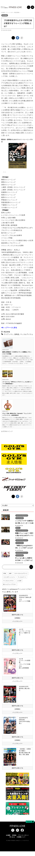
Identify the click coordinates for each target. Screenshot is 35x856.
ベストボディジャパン (9, 577)
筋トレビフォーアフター (9, 584)
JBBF (10, 573)
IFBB (4, 573)
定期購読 (17, 618)
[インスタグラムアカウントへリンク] (17, 831)
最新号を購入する (17, 615)
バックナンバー (17, 621)
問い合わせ (12, 837)
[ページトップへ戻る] (30, 822)
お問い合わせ (6, 319)
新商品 (16, 334)
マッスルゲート (22, 577)
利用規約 (14, 835)
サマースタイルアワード (21, 573)
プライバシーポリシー (23, 835)
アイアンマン (9, 334)
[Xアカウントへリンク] (12, 831)
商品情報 (7, 332)
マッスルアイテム (26, 334)
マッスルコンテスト (8, 580)
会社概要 (8, 835)
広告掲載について (21, 837)
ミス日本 (19, 580)
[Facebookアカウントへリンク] (22, 831)
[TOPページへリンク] (11, 7)
